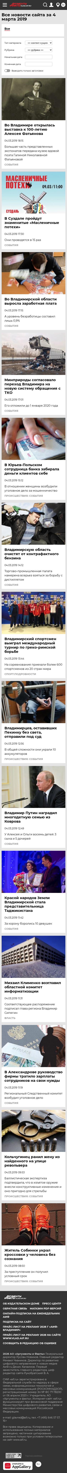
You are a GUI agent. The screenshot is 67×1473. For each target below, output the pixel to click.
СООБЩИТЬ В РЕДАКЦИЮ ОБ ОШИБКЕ (29, 1343)
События (11, 164)
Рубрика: (9, 50)
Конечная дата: (12, 64)
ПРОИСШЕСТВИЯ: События (23, 496)
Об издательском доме (21, 1303)
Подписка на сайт (17, 1321)
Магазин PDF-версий (45, 1308)
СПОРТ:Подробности (20, 674)
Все (7, 28)
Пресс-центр (51, 1303)
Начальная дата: (13, 57)
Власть (9, 1018)
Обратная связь (15, 1308)
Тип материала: (13, 43)
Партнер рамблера (33, 1456)
